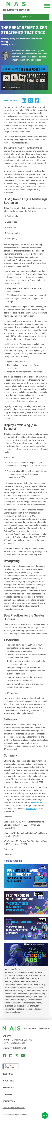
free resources (35, 802)
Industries (8, 1081)
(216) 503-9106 (19, 1048)
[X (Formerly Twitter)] (17, 1055)
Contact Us (9, 1101)
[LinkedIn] (11, 1055)
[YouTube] (23, 1055)
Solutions (8, 1074)
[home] (16, 6)
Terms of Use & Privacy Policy (14, 1108)
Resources (8, 1087)
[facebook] (5, 1055)
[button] (46, 6)
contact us (31, 808)
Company (7, 1094)
